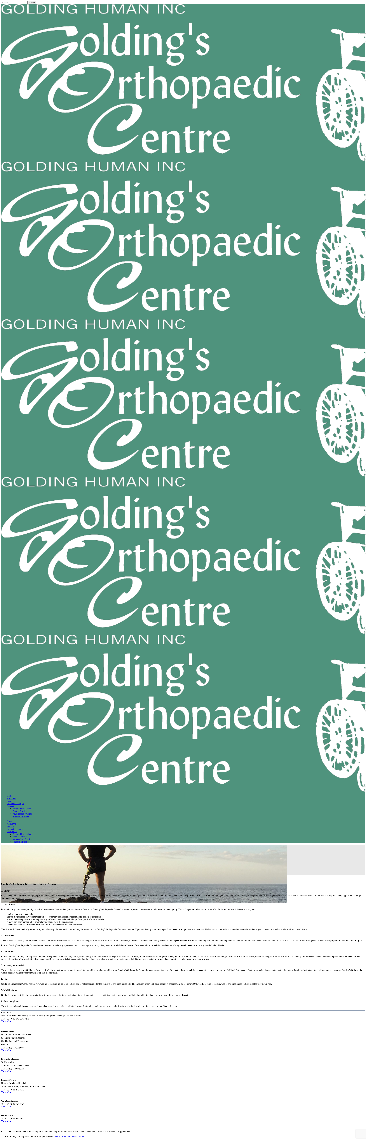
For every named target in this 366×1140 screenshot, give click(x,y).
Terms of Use (78, 1136)
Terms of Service (62, 1136)
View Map (6, 1021)
